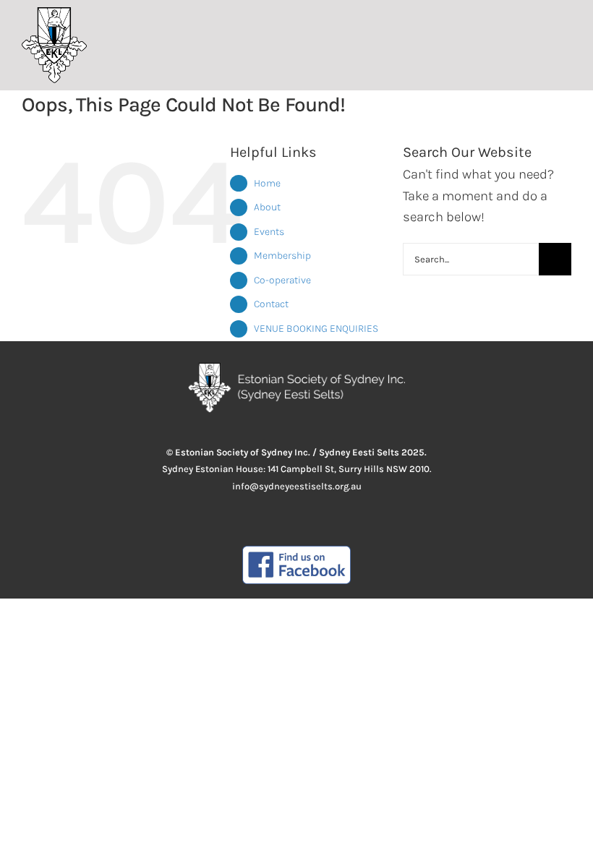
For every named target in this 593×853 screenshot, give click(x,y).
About (267, 207)
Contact (271, 304)
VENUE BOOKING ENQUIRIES (316, 328)
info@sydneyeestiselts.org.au (297, 486)
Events (269, 232)
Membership (282, 255)
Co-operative (282, 280)
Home (267, 183)
